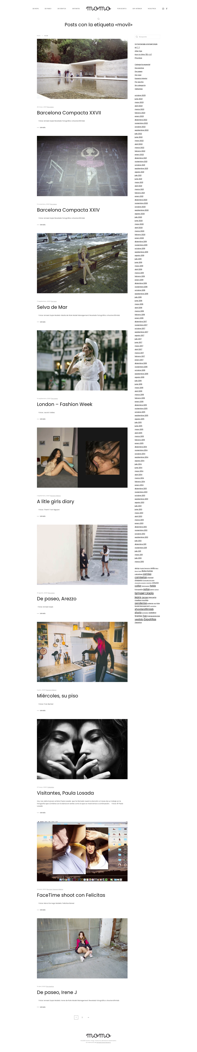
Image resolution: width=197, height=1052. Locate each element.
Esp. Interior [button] (137, 9)
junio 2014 (138, 467)
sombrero (145, 613)
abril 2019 (138, 269)
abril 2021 (138, 186)
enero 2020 (139, 238)
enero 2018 (139, 318)
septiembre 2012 (141, 537)
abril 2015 (138, 433)
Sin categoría (140, 85)
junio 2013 (138, 509)
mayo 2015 (139, 429)
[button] (98, 19)
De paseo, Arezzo (56, 598)
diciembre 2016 (141, 363)
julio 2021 (138, 175)
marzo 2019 (139, 273)
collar (138, 585)
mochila (144, 600)
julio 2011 (138, 551)
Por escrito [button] (122, 9)
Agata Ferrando (145, 568)
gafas (146, 589)
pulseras (150, 603)
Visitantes (51, 787)
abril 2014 (138, 474)
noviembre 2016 (141, 367)
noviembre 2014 (141, 450)
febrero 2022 (140, 151)
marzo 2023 (139, 109)
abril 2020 (139, 227)
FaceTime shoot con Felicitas (71, 895)
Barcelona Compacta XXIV (68, 210)
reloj (155, 603)
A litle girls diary (55, 501)
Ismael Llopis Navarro (104, 1042)
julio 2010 (138, 558)
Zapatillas (150, 619)
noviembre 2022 (141, 123)
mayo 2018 (139, 304)
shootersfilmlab (144, 609)
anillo (152, 568)
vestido (139, 619)
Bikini (156, 568)
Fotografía (139, 589)
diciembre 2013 (141, 488)
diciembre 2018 (141, 283)
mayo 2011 (139, 554)
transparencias (153, 616)
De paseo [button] (48, 9)
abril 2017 (138, 349)
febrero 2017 (140, 356)
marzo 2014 (139, 478)
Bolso (144, 571)
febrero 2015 (140, 440)
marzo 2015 (139, 436)
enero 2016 (139, 401)
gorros (156, 589)
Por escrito (139, 82)
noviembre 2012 (141, 530)
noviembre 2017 (141, 325)
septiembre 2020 (142, 210)
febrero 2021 (140, 193)
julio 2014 (138, 464)
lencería (152, 597)
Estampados (145, 586)
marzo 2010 (139, 561)
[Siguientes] (88, 1017)
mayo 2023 (139, 102)
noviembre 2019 (141, 245)
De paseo (50, 107)
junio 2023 (139, 99)
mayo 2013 (139, 513)
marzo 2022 (139, 147)
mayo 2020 (139, 224)
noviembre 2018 (141, 287)
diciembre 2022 (141, 120)
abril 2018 (138, 307)
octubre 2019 (140, 248)
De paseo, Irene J (57, 992)
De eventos (50, 986)
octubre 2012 (140, 534)
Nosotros (152, 9)
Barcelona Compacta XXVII (69, 112)
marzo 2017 (139, 353)
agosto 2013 (139, 502)
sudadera (152, 612)
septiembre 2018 (141, 294)
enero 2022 (139, 154)
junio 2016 (138, 384)
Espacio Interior (55, 496)
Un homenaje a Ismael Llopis (146, 44)
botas (150, 571)
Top (145, 615)
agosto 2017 (139, 335)
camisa (147, 574)
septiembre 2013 (141, 499)
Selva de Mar (52, 307)
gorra (152, 590)
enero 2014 (139, 485)
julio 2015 (138, 422)
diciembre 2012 (141, 527)
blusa (136, 571)
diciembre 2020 (141, 200)
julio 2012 (138, 541)
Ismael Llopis (144, 593)
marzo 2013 (139, 520)
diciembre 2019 (141, 241)
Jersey (145, 597)
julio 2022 (138, 134)
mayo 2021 (139, 182)
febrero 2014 (140, 481)
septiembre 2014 (141, 457)
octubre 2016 (140, 370)
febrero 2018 (140, 314)
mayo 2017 (139, 346)
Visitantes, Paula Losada (65, 793)
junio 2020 (139, 220)
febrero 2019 (140, 276)
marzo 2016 (139, 394)
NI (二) (137, 47)
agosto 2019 (139, 255)
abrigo (137, 568)
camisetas (141, 577)
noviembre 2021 (141, 161)
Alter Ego (138, 51)
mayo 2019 (139, 266)
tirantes (138, 616)
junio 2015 (138, 426)
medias (138, 600)
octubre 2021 (140, 165)
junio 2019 (138, 262)
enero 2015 (139, 443)
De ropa (54, 301)
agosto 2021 (139, 172)
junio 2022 (139, 137)
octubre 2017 (140, 328)
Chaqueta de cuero (148, 580)
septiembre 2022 (141, 130)
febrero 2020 (140, 234)
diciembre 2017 (141, 321)
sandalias (153, 606)
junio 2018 (138, 301)
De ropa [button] (36, 9)
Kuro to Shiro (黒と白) (143, 54)
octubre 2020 (140, 207)
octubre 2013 (140, 495)
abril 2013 (138, 516)
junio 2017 (138, 342)
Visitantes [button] (76, 9)
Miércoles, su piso (57, 696)
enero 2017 (139, 360)
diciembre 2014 (141, 447)
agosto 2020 (140, 214)
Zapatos (138, 622)
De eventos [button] (62, 9)
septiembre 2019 (141, 252)
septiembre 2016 (141, 374)
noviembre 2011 (141, 548)
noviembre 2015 (141, 408)
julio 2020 (138, 217)
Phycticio (138, 58)
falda (153, 585)
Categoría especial (142, 64)
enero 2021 (139, 196)
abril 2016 (138, 391)
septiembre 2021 (141, 168)
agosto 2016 (139, 377)
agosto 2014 (139, 461)
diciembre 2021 (141, 158)
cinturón (155, 583)
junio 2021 (138, 179)
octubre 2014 (140, 454)
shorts (138, 612)
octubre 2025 (140, 95)
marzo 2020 (139, 231)
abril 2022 (139, 144)
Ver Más (42, 128)
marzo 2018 (139, 311)
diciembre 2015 (141, 405)
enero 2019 (139, 280)
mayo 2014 (139, 471)
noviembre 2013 (141, 492)
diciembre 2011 (140, 544)
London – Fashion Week (64, 404)
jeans (138, 597)
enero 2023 (139, 116)
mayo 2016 (139, 387)
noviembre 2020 (141, 203)
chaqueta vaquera (140, 583)
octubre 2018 (140, 290)
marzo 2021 (139, 189)
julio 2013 (138, 506)
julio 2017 (138, 339)
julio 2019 (138, 259)
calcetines (138, 574)
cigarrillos (149, 583)
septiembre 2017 (141, 332)
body (140, 571)
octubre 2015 (140, 412)
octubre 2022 (140, 127)
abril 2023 (139, 106)
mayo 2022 (139, 140)
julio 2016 (138, 381)
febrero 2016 (140, 398)
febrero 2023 (140, 113)
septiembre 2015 (141, 415)
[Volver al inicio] (98, 8)
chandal (150, 578)
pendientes (141, 603)
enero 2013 (139, 523)
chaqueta (138, 580)
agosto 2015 (139, 419)
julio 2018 (138, 297)
